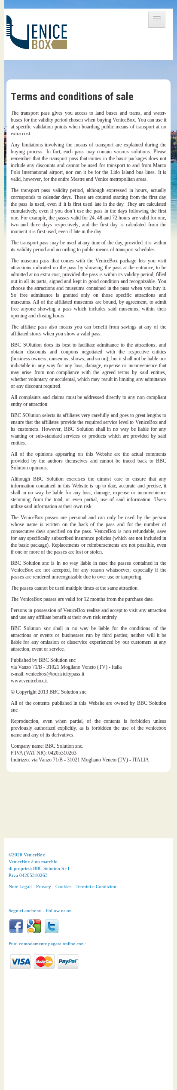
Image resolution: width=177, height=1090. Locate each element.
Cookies (63, 886)
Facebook (16, 926)
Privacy (43, 886)
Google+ (34, 926)
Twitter (51, 926)
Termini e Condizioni (97, 886)
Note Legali (20, 886)
